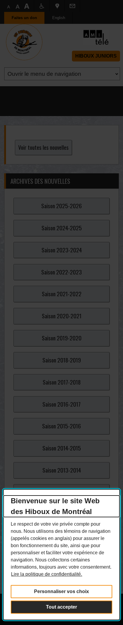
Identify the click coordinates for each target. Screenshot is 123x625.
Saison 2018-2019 (61, 360)
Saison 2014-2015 (61, 448)
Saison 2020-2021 (62, 315)
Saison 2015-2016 (61, 426)
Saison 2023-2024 (61, 250)
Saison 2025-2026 (61, 205)
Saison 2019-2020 (62, 338)
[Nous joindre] (72, 6)
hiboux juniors (96, 55)
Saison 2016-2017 (61, 404)
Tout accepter (61, 606)
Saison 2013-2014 (61, 470)
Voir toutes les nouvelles (43, 147)
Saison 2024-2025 (61, 227)
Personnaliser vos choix (61, 591)
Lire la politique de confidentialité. (46, 574)
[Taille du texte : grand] (17, 6)
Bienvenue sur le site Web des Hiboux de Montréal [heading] (55, 506)
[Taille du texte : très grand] (26, 6)
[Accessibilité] (41, 6)
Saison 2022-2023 (61, 272)
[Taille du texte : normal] (8, 6)
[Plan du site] (57, 6)
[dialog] (61, 554)
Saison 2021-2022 (62, 293)
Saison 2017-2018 (62, 382)
